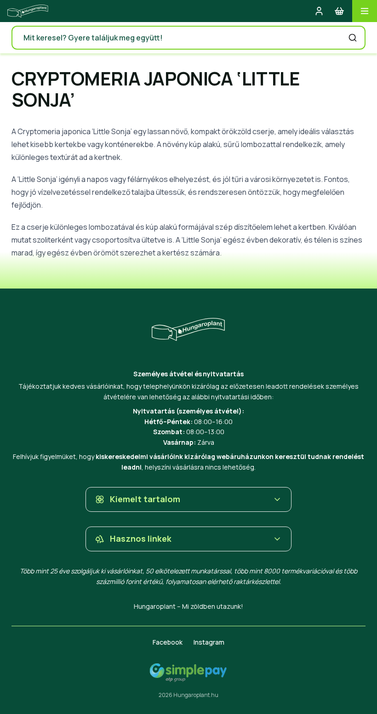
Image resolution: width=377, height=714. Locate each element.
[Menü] (364, 11)
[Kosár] (339, 11)
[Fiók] (319, 11)
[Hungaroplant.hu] (28, 11)
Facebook (168, 642)
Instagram (209, 642)
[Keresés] (352, 37)
